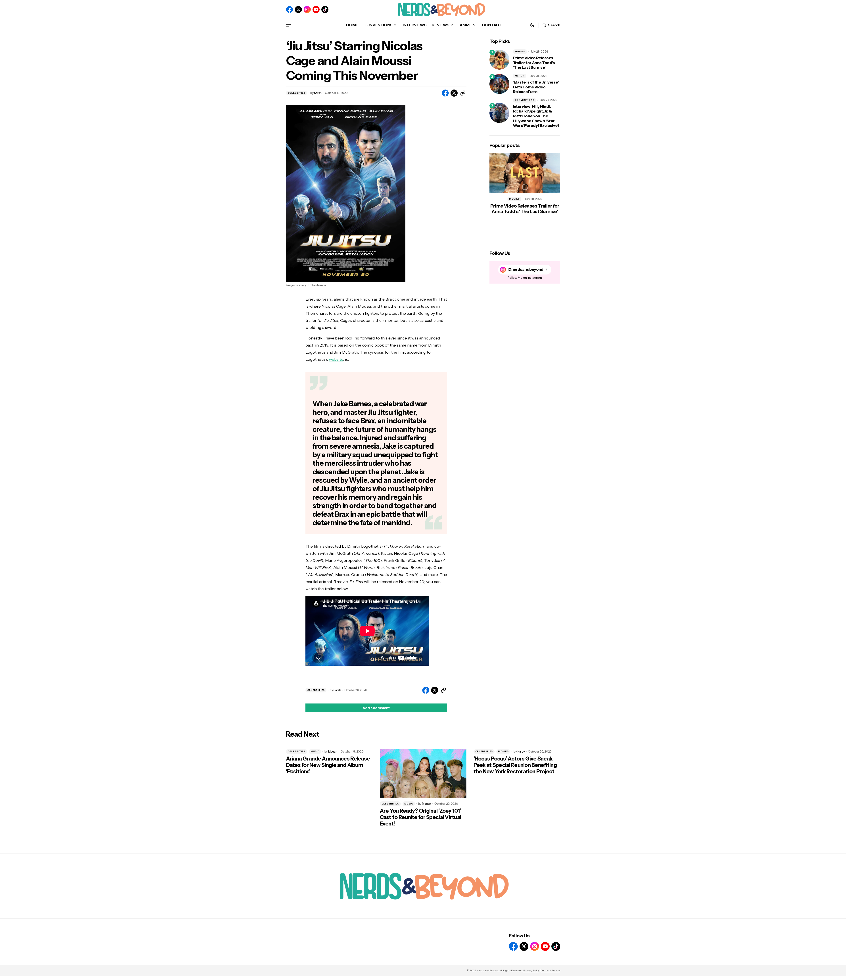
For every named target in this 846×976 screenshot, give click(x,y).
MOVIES (520, 51)
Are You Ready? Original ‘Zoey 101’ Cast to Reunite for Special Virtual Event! (420, 817)
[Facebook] (289, 9)
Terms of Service (550, 970)
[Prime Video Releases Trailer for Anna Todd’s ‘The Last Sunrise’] (499, 60)
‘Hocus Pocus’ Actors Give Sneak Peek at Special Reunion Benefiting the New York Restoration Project (515, 765)
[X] (298, 9)
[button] (288, 25)
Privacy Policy (531, 970)
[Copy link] (462, 93)
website (336, 359)
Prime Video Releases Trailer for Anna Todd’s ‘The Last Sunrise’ (534, 63)
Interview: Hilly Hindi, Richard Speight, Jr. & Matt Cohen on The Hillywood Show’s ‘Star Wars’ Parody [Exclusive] (536, 116)
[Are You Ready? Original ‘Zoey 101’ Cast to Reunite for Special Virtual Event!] (423, 773)
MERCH (520, 75)
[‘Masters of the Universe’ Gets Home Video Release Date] (499, 84)
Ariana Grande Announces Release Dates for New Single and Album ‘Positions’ (328, 765)
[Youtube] (316, 9)
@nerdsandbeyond (525, 269)
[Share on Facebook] (445, 93)
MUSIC (315, 751)
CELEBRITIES (296, 93)
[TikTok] (324, 9)
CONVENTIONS (525, 100)
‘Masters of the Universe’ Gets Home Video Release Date (536, 87)
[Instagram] (307, 9)
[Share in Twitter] (454, 93)
